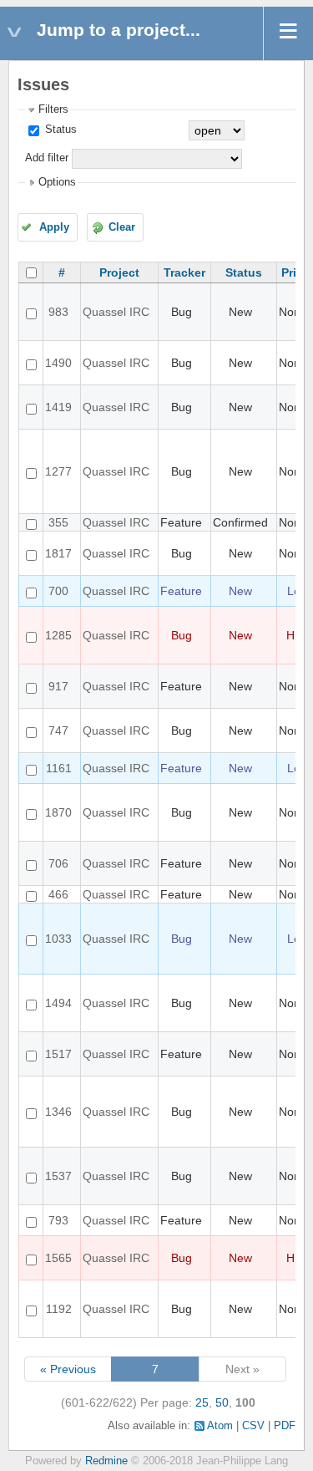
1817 (58, 553)
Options (57, 182)
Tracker (184, 272)
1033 (58, 938)
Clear (122, 227)
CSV (253, 1426)
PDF (284, 1426)
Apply (54, 227)
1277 (58, 471)
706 (58, 863)
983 (58, 311)
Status (59, 129)
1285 (58, 635)
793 (58, 1220)
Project (119, 272)
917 (58, 686)
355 (58, 522)
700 (58, 591)
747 (58, 730)
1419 (58, 407)
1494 (58, 1003)
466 (58, 894)
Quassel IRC (116, 311)
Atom (220, 1426)
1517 (58, 1054)
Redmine (106, 1461)
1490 (58, 362)
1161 (59, 768)
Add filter (46, 158)
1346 (58, 1111)
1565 (58, 1258)
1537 (58, 1176)
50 (222, 1402)
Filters (53, 109)
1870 (58, 812)
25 (202, 1402)
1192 (59, 1309)
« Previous (68, 1369)
